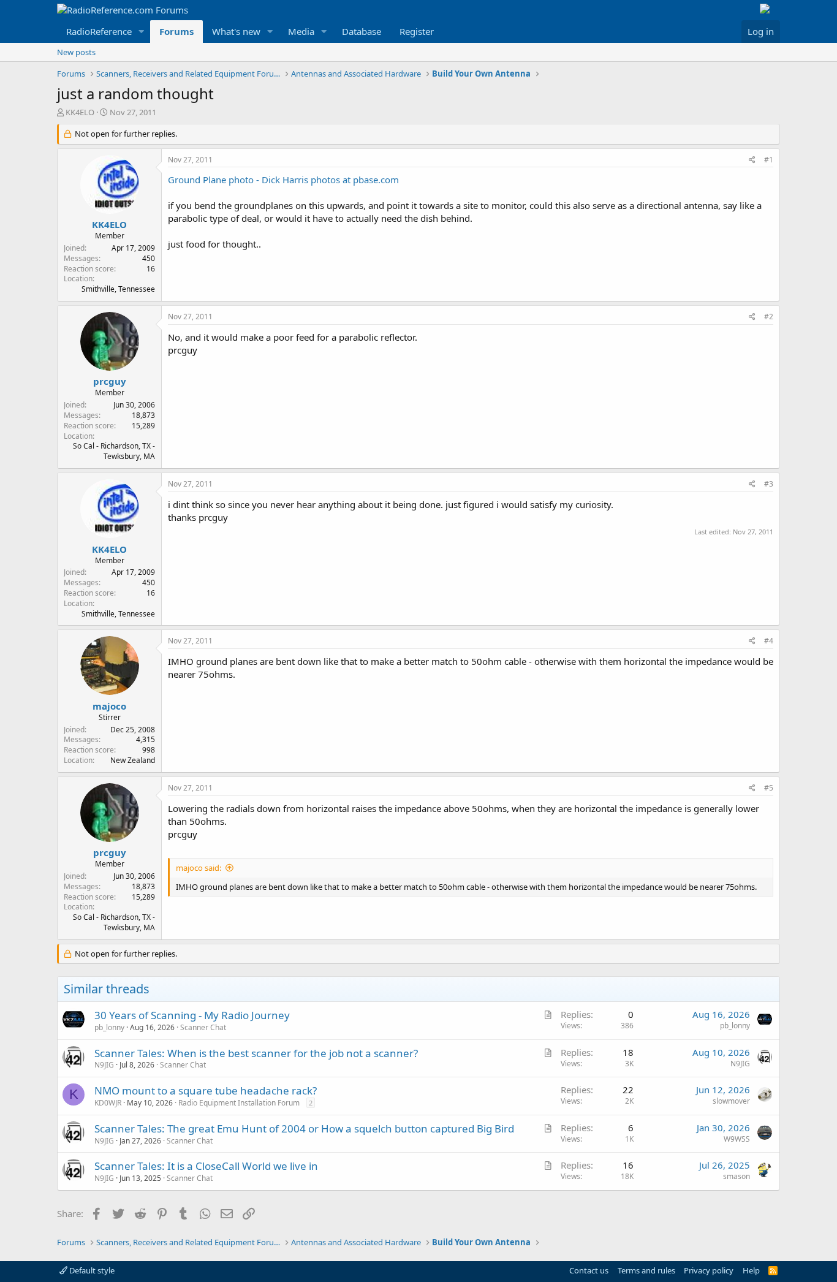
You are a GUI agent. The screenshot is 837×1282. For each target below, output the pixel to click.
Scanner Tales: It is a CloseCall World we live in (206, 1166)
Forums (176, 31)
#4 (768, 640)
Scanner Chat (203, 1027)
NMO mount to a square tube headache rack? (205, 1090)
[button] (141, 31)
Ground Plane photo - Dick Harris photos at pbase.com (283, 179)
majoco (109, 706)
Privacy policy (708, 1270)
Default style (91, 1270)
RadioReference (99, 31)
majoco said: (198, 867)
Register (417, 31)
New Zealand (132, 760)
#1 (768, 159)
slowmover (731, 1101)
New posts (76, 52)
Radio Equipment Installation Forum (239, 1103)
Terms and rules (646, 1270)
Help (751, 1270)
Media (301, 31)
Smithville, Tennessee (118, 289)
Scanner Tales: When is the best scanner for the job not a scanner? (256, 1053)
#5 (768, 788)
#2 (768, 316)
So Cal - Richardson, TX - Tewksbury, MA (114, 451)
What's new (236, 31)
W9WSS (737, 1139)
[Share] (752, 160)
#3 (768, 484)
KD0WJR (107, 1103)
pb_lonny (109, 1027)
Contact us (588, 1270)
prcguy (109, 381)
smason (736, 1176)
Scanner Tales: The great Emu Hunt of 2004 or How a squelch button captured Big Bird (304, 1128)
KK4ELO (80, 112)
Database (361, 31)
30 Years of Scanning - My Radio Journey (192, 1015)
